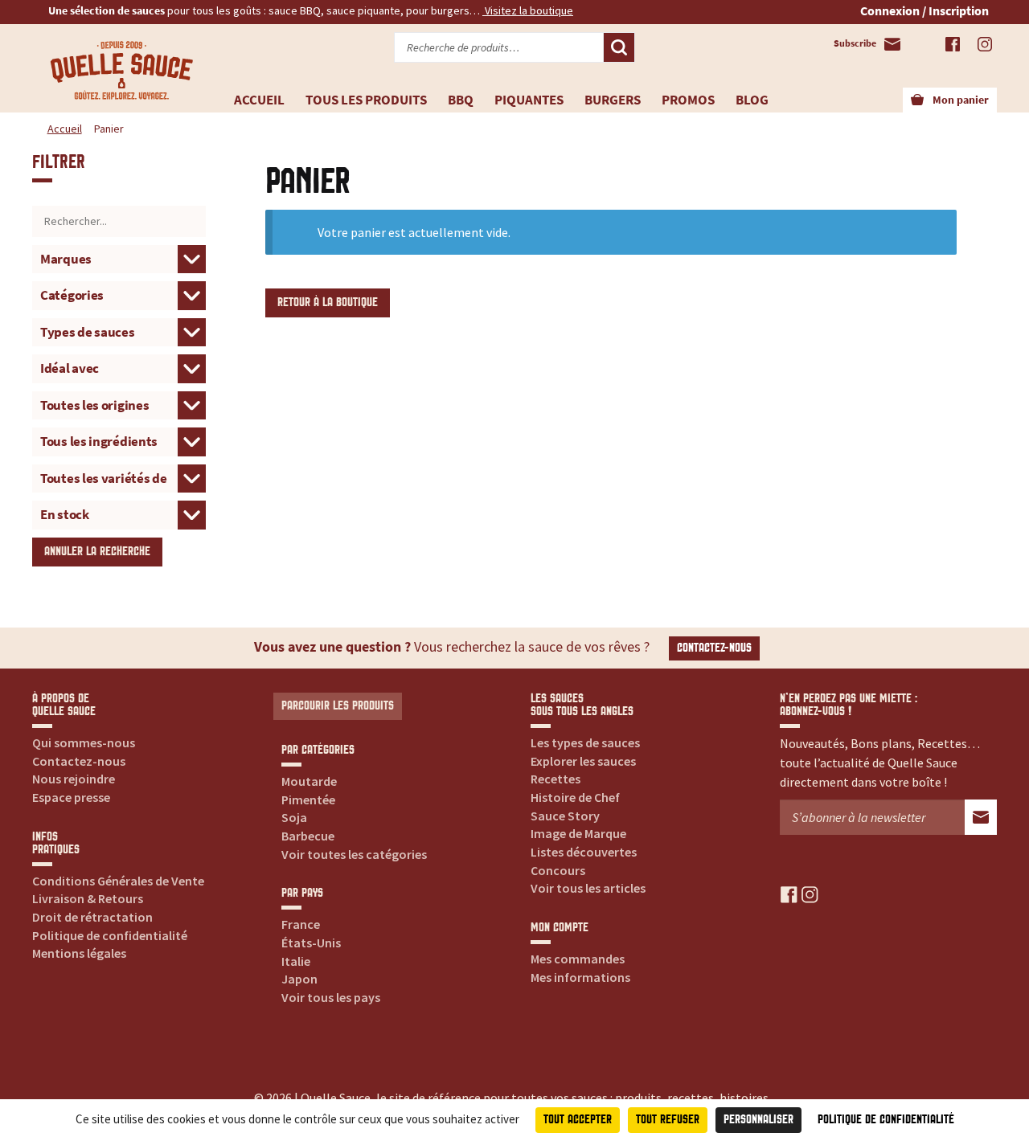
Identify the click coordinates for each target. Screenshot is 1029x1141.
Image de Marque (578, 833)
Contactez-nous (714, 648)
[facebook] (789, 893)
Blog (752, 99)
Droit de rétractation (92, 917)
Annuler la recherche (97, 552)
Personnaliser (758, 1120)
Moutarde (309, 781)
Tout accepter (577, 1120)
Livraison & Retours (87, 898)
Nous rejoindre (73, 779)
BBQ (461, 99)
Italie (295, 961)
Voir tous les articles (588, 888)
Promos (688, 99)
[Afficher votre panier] (917, 100)
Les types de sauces (585, 742)
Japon (299, 979)
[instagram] (810, 893)
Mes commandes (578, 959)
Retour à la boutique (327, 302)
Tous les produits (366, 99)
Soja (294, 817)
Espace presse (71, 797)
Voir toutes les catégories (354, 854)
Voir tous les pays (330, 997)
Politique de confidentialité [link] (886, 1120)
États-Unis (311, 942)
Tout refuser (667, 1120)
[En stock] (119, 513)
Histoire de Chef (575, 797)
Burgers (612, 99)
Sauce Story (565, 816)
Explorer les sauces (583, 761)
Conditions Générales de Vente (118, 881)
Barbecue (307, 836)
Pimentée (308, 799)
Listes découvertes (584, 852)
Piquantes (529, 99)
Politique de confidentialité (109, 935)
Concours (558, 870)
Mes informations (580, 977)
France (300, 924)
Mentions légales (79, 953)
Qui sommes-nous (83, 742)
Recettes (555, 779)
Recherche (619, 47)
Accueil (259, 99)
